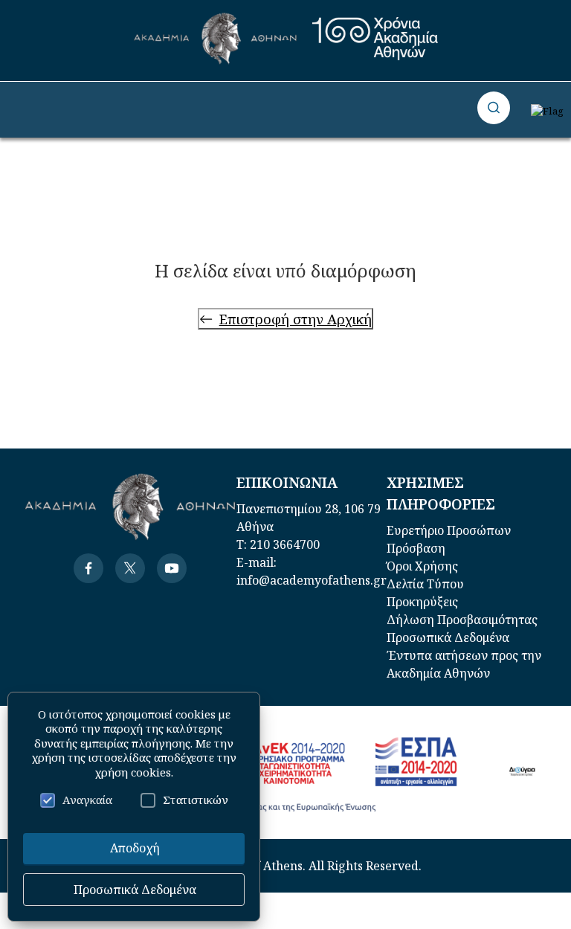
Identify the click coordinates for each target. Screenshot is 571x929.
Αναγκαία (87, 799)
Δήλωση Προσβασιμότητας (462, 619)
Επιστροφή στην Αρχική (295, 318)
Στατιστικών (195, 799)
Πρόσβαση (416, 548)
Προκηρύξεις (422, 602)
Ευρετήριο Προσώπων (449, 530)
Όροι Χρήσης (422, 566)
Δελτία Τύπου (425, 584)
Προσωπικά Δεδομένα (448, 637)
